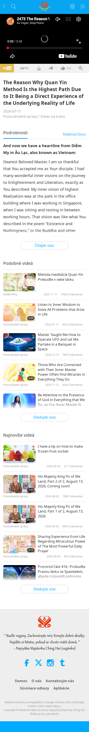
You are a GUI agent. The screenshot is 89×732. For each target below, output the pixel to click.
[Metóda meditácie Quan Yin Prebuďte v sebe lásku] (19, 282)
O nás (36, 681)
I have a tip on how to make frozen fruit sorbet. (60, 448)
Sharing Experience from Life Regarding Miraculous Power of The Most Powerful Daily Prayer (62, 543)
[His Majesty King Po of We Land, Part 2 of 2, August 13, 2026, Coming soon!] (19, 484)
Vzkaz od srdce (52, 116)
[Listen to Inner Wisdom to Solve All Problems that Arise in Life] (19, 312)
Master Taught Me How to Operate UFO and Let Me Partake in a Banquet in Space (59, 341)
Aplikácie (61, 688)
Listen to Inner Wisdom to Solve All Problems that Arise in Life (61, 309)
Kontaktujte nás (60, 681)
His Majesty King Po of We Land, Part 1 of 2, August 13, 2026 (60, 511)
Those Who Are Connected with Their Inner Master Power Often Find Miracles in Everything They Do (61, 371)
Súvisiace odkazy (34, 688)
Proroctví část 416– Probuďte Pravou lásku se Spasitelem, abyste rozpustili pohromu (61, 571)
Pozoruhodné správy (20, 116)
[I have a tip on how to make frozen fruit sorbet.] (19, 454)
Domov (21, 681)
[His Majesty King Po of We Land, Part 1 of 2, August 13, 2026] (19, 514)
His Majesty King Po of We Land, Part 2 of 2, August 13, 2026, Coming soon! (60, 481)
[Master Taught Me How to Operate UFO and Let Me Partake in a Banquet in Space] (19, 342)
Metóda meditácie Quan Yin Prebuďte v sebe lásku (60, 277)
